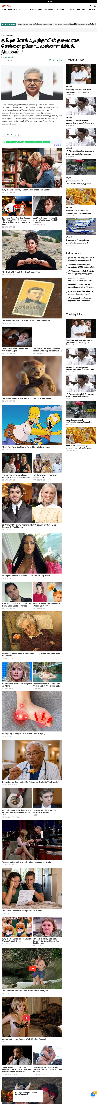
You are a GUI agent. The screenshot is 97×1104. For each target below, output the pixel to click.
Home (4, 9)
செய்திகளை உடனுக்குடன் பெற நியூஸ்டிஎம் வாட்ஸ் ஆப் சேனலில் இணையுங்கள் (28, 142)
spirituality (61, 9)
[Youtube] (51, 1)
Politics (22, 9)
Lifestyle (32, 9)
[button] (95, 6)
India (78, 9)
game (84, 9)
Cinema (40, 9)
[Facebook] (46, 1)
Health (71, 9)
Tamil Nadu (12, 9)
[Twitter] (48, 1)
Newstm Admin (8, 57)
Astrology (49, 9)
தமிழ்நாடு (10, 35)
